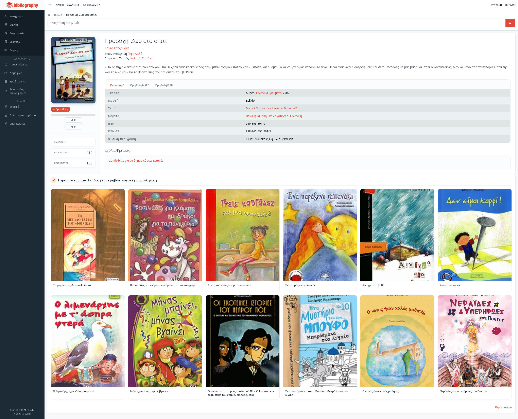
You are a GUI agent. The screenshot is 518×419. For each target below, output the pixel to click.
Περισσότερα (503, 407)
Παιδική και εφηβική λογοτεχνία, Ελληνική (274, 116)
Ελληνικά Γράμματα (268, 93)
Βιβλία (58, 15)
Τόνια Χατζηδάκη (117, 48)
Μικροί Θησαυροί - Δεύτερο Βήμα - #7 (271, 108)
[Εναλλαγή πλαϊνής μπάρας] (49, 5)
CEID (32, 409)
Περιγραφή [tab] (117, 85)
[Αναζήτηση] (510, 23)
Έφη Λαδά (135, 54)
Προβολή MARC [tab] (139, 85)
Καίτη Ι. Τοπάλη (141, 58)
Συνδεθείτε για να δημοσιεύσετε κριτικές (136, 160)
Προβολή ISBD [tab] (164, 85)
